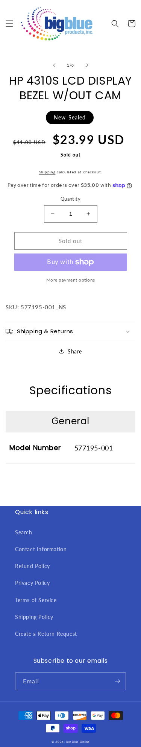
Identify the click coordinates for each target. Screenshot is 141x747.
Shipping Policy (34, 617)
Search (23, 532)
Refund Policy (32, 566)
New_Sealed (70, 117)
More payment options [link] (70, 280)
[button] (9, 23)
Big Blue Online (78, 742)
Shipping (47, 172)
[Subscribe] (117, 681)
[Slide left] (54, 65)
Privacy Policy (32, 583)
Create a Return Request (46, 634)
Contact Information (41, 549)
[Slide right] (87, 65)
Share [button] (75, 351)
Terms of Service (36, 600)
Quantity (70, 199)
